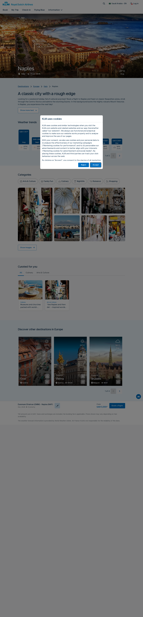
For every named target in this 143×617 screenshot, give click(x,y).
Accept (96, 165)
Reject (83, 165)
